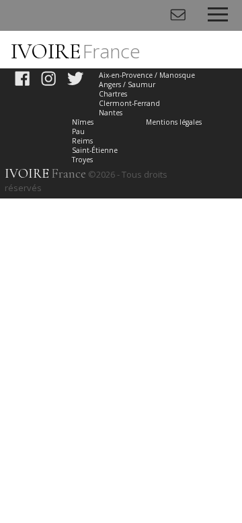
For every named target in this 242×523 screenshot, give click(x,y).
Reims (82, 141)
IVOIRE (75, 51)
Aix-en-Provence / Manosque (147, 75)
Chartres (113, 94)
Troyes (82, 159)
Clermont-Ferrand (129, 103)
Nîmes (82, 122)
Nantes (110, 112)
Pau (78, 131)
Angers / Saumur (127, 84)
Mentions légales (174, 122)
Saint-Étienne (95, 150)
